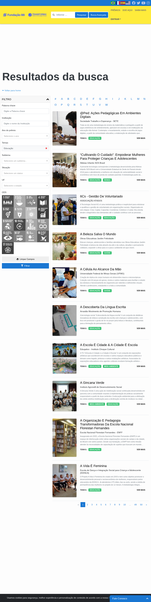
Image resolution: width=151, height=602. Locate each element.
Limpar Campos (27, 259)
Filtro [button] (6, 99)
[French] (118, 3)
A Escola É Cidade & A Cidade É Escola (109, 345)
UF (3, 180)
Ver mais (141, 138)
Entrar (115, 19)
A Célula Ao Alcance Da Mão (100, 269)
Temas (5, 142)
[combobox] (25, 136)
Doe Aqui (127, 10)
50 (141, 504)
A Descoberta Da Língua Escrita (103, 307)
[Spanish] (123, 3)
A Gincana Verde (92, 383)
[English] (128, 3)
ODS (4, 192)
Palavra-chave (8, 105)
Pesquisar (81, 15)
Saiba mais (140, 10)
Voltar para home (13, 90)
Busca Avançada (98, 15)
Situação (6, 167)
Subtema (6, 155)
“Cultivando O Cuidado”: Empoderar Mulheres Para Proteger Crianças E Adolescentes (112, 156)
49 (135, 504)
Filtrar (27, 266)
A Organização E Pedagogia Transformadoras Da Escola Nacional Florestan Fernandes (106, 424)
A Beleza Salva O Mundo (98, 234)
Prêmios (115, 10)
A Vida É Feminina (93, 466)
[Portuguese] (113, 3)
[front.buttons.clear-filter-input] (46, 148)
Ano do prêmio (9, 130)
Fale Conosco (119, 598)
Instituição (6, 118)
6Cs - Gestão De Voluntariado (101, 196)
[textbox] (25, 136)
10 (124, 504)
